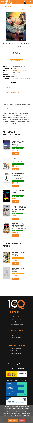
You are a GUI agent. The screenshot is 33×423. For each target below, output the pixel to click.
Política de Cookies (16, 337)
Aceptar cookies (13, 420)
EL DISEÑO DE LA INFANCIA (17, 159)
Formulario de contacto (16, 324)
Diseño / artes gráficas (19, 70)
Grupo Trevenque (20, 364)
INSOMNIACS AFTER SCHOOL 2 (18, 269)
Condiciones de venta (16, 340)
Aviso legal (16, 333)
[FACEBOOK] (11, 312)
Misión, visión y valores (16, 351)
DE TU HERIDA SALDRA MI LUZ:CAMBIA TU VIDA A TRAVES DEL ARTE (20, 208)
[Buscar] (31, 6)
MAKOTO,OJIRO (16, 46)
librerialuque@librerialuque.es (16, 322)
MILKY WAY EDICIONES (19, 66)
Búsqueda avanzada (28, 9)
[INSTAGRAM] (18, 312)
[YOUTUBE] (21, 312)
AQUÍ (29, 411)
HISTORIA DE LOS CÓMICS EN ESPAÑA (18, 224)
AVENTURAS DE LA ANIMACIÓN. (18, 175)
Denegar (22, 420)
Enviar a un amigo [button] (13, 92)
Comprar (15, 153)
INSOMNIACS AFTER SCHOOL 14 (18, 253)
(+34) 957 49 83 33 (16, 319)
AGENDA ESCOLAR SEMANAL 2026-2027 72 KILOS (19, 143)
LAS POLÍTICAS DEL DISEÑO (18, 191)
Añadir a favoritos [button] (13, 88)
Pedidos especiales (16, 353)
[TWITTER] (14, 312)
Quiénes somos (16, 348)
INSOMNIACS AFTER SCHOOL (21, 78)
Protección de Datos (16, 335)
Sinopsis (7, 100)
